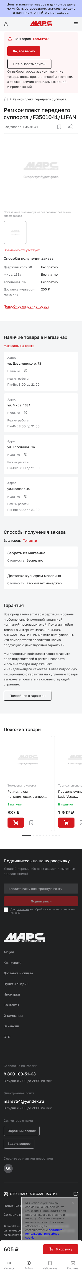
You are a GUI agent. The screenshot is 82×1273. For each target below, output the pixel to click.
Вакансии (11, 1026)
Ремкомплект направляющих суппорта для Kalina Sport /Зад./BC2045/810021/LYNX (28, 794)
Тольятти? (41, 39)
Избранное (50, 1268)
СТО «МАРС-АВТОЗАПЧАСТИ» (33, 1194)
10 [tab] (59, 835)
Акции (9, 952)
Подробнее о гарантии (28, 696)
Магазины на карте (19, 346)
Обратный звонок (22, 1131)
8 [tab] (53, 835)
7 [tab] (49, 835)
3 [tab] (37, 835)
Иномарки (12, 994)
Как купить (12, 963)
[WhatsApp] (68, 132)
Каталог (9, 1268)
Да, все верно (24, 51)
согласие (23, 909)
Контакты (11, 1005)
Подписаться (41, 901)
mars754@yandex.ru (24, 1101)
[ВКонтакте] (54, 132)
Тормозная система (22, 785)
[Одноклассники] (61, 132)
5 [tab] (43, 835)
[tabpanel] (28, 783)
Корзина (72, 1268)
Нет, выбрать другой (29, 64)
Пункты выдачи (16, 984)
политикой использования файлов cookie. (44, 1233)
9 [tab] (56, 835)
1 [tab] (26, 835)
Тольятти (30, 540)
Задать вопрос (19, 1143)
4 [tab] (40, 835)
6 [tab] (46, 835)
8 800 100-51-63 (20, 1073)
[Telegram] (46, 132)
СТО (7, 1037)
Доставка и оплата (18, 973)
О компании (13, 1015)
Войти (29, 1268)
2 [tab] (33, 835)
